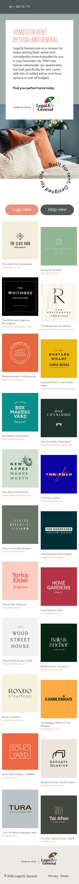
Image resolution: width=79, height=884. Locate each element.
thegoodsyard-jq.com (52, 557)
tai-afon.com (48, 842)
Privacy (53, 876)
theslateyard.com (11, 267)
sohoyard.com (10, 778)
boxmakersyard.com (13, 439)
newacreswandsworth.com (16, 495)
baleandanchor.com (52, 670)
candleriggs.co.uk (50, 729)
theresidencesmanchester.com (57, 329)
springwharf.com (50, 273)
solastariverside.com (13, 551)
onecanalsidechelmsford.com (57, 445)
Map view (57, 210)
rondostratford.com (13, 720)
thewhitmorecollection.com (17, 327)
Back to (23, 7)
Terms (64, 876)
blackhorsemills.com (13, 380)
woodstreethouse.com (14, 664)
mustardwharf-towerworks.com (58, 389)
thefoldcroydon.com (52, 501)
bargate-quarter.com (52, 785)
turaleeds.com (10, 836)
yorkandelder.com (12, 608)
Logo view (21, 210)
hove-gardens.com (51, 613)
